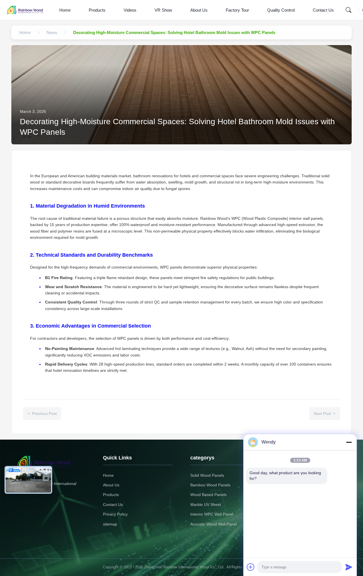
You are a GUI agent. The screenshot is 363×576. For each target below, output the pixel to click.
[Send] (348, 567)
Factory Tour (237, 10)
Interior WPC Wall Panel (211, 514)
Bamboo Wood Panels (210, 485)
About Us (199, 10)
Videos (130, 10)
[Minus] (348, 442)
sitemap (110, 524)
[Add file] (251, 567)
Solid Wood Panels (207, 475)
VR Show (163, 10)
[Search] (348, 10)
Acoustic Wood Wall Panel (213, 524)
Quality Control (281, 10)
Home (65, 10)
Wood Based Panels (208, 494)
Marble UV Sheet (205, 504)
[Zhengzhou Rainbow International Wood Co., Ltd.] (28, 10)
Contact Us (323, 10)
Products (97, 10)
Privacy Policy (115, 514)
